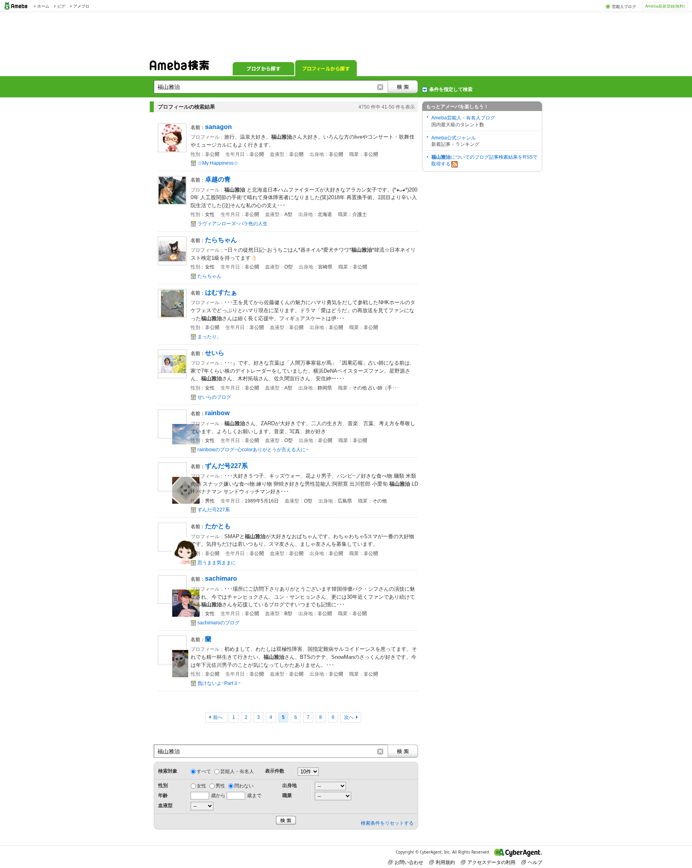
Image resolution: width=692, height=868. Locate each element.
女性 (201, 786)
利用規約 (445, 862)
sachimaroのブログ (218, 623)
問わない (243, 786)
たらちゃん (209, 276)
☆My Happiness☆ (217, 163)
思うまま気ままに (216, 562)
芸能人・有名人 (237, 771)
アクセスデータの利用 (491, 862)
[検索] (403, 86)
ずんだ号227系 (213, 510)
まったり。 (209, 336)
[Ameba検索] (179, 68)
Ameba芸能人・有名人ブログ (463, 118)
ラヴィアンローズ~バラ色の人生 (232, 223)
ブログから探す (263, 68)
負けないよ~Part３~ (219, 683)
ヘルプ (535, 862)
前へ (218, 717)
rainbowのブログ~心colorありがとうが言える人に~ (252, 449)
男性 (220, 786)
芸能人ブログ (624, 6)
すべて (204, 771)
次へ (349, 717)
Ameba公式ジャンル (453, 138)
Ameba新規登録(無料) (665, 6)
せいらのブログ (214, 397)
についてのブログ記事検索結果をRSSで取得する (484, 160)
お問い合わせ (408, 862)
